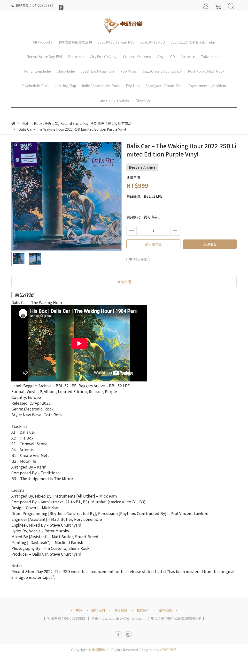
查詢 (79, 610)
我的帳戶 (143, 610)
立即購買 (210, 244)
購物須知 (165, 610)
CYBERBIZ (168, 649)
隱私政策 (120, 610)
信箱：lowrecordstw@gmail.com (118, 618)
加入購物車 (153, 244)
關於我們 (98, 610)
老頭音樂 (99, 649)
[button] (113, 196)
